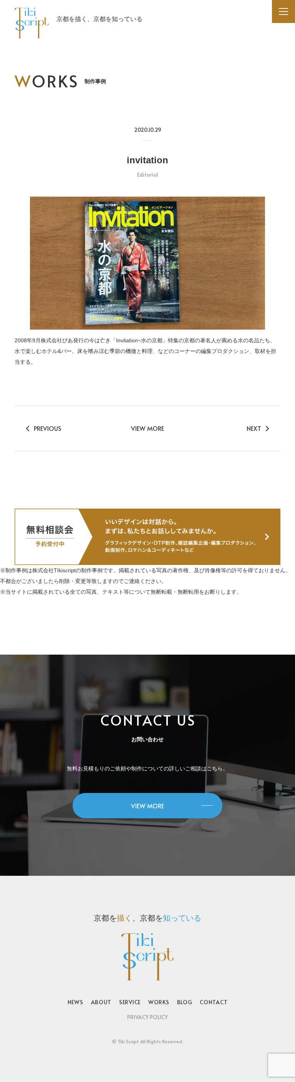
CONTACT (213, 1002)
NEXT (254, 428)
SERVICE (130, 1002)
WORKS (158, 1002)
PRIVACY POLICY (147, 1017)
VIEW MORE (147, 428)
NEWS (75, 1002)
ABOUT (101, 1002)
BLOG (184, 1002)
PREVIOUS (47, 428)
